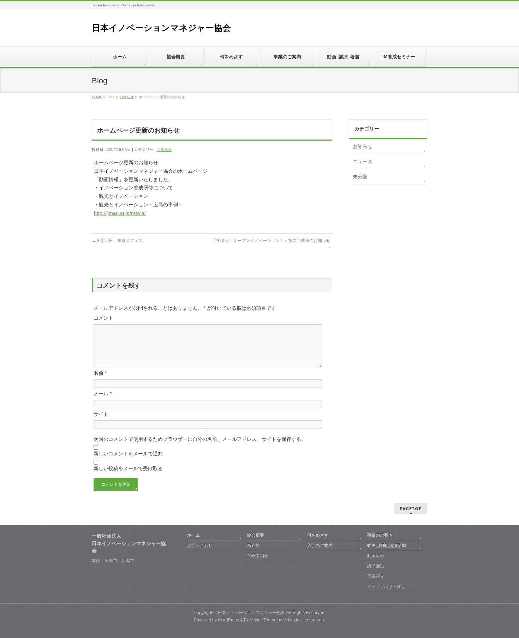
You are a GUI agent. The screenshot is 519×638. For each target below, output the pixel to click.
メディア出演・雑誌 (386, 586)
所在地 (253, 545)
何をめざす (317, 535)
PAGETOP (411, 508)
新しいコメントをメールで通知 (128, 453)
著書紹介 (375, 576)
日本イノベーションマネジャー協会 (161, 28)
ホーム (193, 535)
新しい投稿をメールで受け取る (128, 468)
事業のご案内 (380, 535)
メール (103, 393)
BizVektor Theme (260, 620)
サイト (101, 414)
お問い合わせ (200, 545)
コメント (103, 318)
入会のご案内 (320, 545)
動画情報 (375, 555)
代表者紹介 (257, 555)
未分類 (360, 176)
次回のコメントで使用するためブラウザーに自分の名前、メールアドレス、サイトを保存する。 (200, 439)
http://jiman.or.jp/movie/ (120, 213)
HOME (97, 97)
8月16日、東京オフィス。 (119, 240)
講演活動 (375, 565)
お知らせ (127, 97)
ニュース (362, 161)
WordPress (228, 620)
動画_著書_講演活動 (386, 545)
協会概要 (255, 535)
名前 (100, 373)
